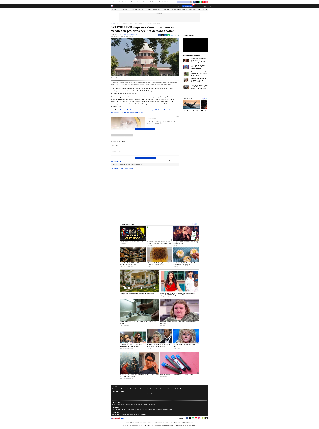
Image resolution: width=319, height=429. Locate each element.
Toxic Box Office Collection (159, 9)
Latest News (130, 6)
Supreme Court (129, 135)
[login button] (205, 6)
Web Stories (154, 404)
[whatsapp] (200, 2)
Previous (204, 9)
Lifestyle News (116, 404)
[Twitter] (197, 2)
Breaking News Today (117, 388)
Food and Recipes (125, 404)
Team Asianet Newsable (130, 34)
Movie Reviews (140, 393)
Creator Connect (187, 6)
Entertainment (168, 6)
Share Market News (125, 409)
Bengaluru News (179, 388)
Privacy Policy (146, 422)
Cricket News (123, 399)
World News (143, 388)
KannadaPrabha (135, 1)
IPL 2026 (197, 6)
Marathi (161, 1)
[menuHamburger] (208, 6)
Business (148, 6)
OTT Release (126, 393)
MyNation (166, 1)
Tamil (147, 1)
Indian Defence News (169, 388)
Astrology (140, 404)
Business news (116, 409)
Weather (114, 414)
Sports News (115, 399)
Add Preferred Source (183, 2)
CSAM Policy (153, 422)
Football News (130, 399)
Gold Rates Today (133, 9)
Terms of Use (138, 422)
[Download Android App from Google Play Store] (203, 418)
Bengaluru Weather (141, 414)
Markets (154, 6)
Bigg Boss (133, 393)
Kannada (127, 1)
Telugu (142, 1)
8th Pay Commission (147, 409)
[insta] (206, 2)
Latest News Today (128, 388)
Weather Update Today (145, 9)
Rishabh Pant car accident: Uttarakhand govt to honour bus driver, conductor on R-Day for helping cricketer (142, 111)
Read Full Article (145, 129)
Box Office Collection (149, 393)
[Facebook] (194, 2)
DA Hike (139, 409)
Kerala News (159, 388)
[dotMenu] (203, 6)
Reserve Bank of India (117, 135)
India (137, 6)
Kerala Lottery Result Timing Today (186, 9)
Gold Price (133, 409)
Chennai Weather (131, 414)
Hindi (156, 1)
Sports (161, 6)
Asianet (117, 418)
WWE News (138, 399)
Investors (190, 422)
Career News (146, 404)
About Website (130, 422)
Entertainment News (117, 393)
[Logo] (118, 6)
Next (206, 9)
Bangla (151, 1)
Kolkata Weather (123, 9)
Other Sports (145, 399)
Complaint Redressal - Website (165, 422)
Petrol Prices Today (172, 9)
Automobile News (167, 409)
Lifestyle (177, 6)
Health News (134, 404)
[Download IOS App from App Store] (206, 418)
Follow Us (176, 35)
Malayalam (115, 1)
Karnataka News (151, 388)
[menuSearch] (210, 6)
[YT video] (203, 2)
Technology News (157, 409)
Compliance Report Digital (180, 422)
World (142, 6)
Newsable (121, 1)
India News (136, 388)
